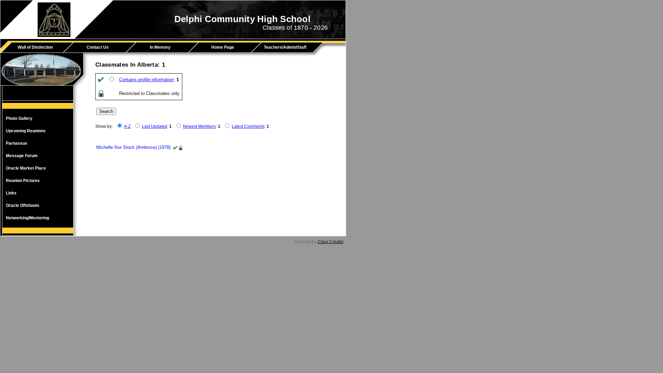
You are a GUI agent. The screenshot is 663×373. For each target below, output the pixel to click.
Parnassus (16, 143)
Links (11, 193)
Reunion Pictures (23, 180)
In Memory (160, 47)
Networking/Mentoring (27, 218)
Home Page (222, 47)
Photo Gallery (19, 118)
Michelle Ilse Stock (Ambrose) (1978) (133, 147)
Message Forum (22, 155)
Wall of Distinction (35, 47)
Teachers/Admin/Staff (285, 47)
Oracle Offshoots (22, 205)
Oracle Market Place (26, 168)
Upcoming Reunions (26, 130)
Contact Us (98, 47)
